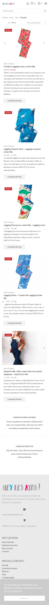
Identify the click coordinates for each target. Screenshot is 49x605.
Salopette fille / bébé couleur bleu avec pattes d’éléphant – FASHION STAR (23, 372)
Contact (5, 551)
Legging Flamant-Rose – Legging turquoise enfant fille (22, 150)
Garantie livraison (9, 568)
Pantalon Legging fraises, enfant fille (19, 66)
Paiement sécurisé (10, 545)
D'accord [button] (24, 598)
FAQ (4, 574)
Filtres (13, 23)
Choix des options (14, 101)
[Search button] (45, 11)
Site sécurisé (7, 548)
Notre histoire (8, 542)
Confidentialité (8, 577)
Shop (11, 17)
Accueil (4, 17)
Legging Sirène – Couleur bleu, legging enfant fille (23, 296)
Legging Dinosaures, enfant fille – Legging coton (24, 225)
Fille (16, 17)
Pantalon (10, 64)
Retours (5, 571)
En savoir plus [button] (15, 591)
